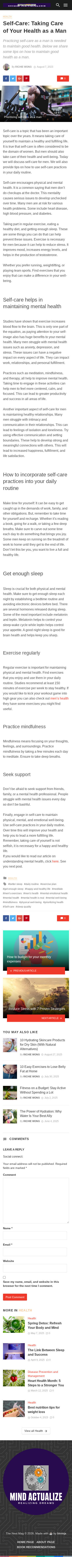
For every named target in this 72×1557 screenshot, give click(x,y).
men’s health (59, 698)
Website (8, 1261)
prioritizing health (54, 902)
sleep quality (24, 906)
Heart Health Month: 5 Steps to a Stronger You (46, 1383)
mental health (11, 897)
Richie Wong (23, 66)
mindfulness (11, 902)
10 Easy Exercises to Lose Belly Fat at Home (43, 1069)
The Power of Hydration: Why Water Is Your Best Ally (41, 1114)
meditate (58, 889)
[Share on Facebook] (6, 79)
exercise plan (49, 884)
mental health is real (33, 897)
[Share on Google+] (20, 79)
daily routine (32, 884)
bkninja (61, 1533)
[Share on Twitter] (13, 79)
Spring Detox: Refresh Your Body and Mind (45, 1325)
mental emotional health (55, 893)
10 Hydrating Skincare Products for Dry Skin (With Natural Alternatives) (42, 1044)
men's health (32, 893)
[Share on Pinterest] (26, 79)
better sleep (16, 884)
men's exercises (13, 893)
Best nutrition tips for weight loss (44, 1410)
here (55, 861)
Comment (9, 1174)
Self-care (9, 906)
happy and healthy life (38, 889)
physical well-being (31, 902)
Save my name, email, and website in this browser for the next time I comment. (31, 1283)
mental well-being (57, 897)
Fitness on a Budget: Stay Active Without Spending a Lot (43, 1090)
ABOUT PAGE (45, 1542)
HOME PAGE (25, 1542)
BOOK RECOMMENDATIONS (36, 1547)
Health (7, 17)
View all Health (33, 1430)
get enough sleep (13, 889)
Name (7, 1228)
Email (7, 1244)
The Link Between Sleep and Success (46, 1352)
